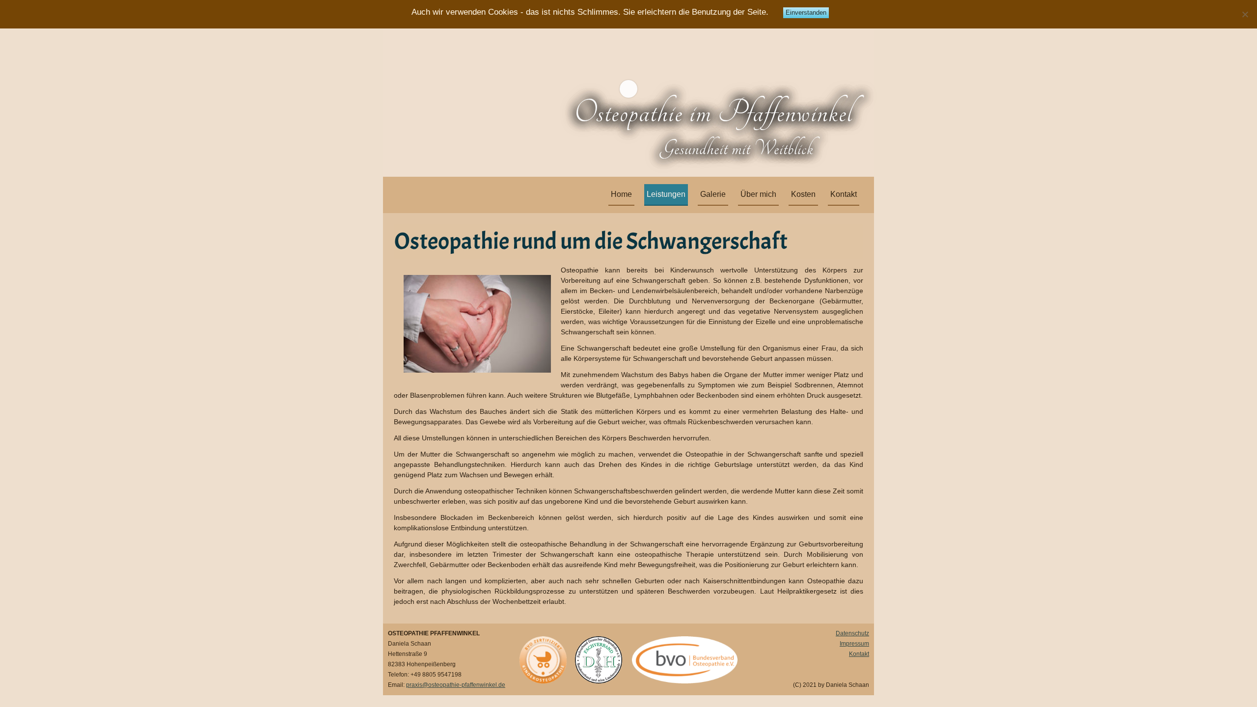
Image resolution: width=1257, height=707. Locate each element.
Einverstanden (806, 12)
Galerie (713, 194)
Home (621, 194)
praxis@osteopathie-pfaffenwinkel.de (455, 684)
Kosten (803, 194)
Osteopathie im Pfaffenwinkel (713, 113)
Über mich (758, 194)
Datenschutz (852, 633)
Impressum (854, 643)
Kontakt (843, 194)
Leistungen (666, 194)
